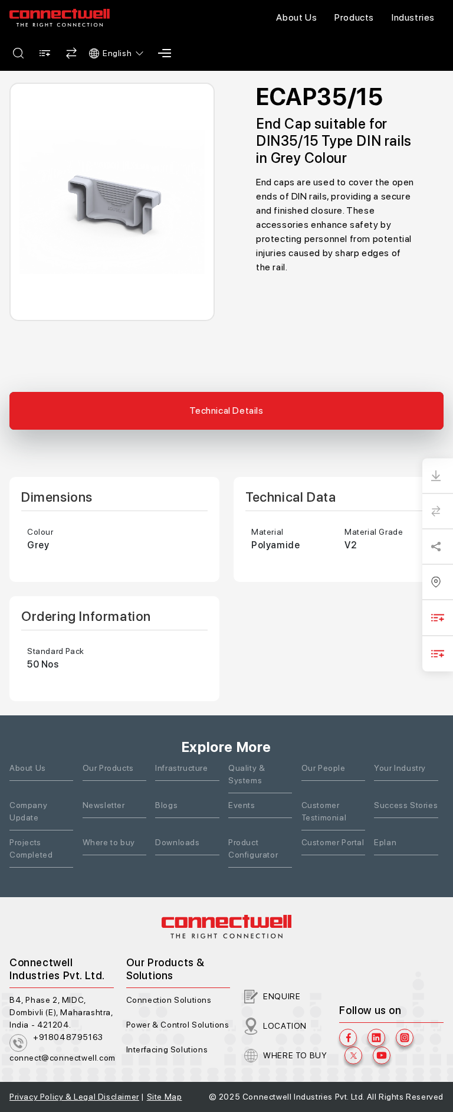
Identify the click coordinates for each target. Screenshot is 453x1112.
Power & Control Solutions (177, 1024)
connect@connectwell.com (62, 1057)
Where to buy (109, 842)
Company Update (28, 811)
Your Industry (400, 768)
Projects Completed (30, 848)
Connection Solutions (169, 1000)
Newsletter (104, 805)
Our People (323, 768)
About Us (296, 17)
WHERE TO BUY (295, 1055)
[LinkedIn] (376, 1037)
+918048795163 (68, 1037)
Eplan (385, 842)
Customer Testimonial (324, 811)
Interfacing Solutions (167, 1049)
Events (241, 805)
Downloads (177, 842)
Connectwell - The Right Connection (59, 18)
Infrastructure (181, 768)
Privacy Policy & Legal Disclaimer (74, 1096)
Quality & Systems (246, 774)
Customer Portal (333, 842)
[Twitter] (353, 1055)
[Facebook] (348, 1037)
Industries (413, 17)
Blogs (166, 805)
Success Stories (406, 805)
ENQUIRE (281, 996)
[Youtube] (381, 1055)
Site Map (164, 1096)
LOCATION (285, 1026)
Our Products (108, 768)
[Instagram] (404, 1037)
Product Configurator (253, 848)
